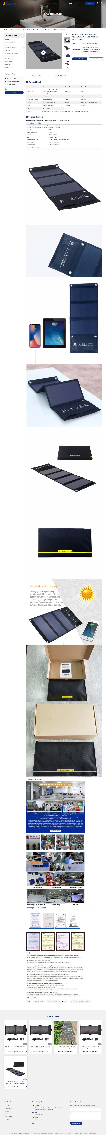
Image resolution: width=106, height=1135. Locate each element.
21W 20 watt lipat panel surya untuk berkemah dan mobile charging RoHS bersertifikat (15, 1082)
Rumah (48, 3)
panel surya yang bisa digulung (56, 1001)
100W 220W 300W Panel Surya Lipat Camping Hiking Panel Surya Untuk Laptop (90, 1047)
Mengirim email (76, 1123)
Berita (6, 1114)
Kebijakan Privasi (13, 1133)
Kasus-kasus (8, 1116)
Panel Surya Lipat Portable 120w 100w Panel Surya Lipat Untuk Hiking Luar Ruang (65, 1047)
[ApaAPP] (6, 88)
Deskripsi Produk (60, 76)
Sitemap (20, 1133)
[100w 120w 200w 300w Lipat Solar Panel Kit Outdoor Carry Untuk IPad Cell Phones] (15, 1033)
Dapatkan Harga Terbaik (80, 58)
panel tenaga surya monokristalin (80, 1001)
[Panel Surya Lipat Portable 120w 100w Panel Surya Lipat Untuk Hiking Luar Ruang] (65, 1033)
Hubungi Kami (79, 3)
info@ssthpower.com (13, 81)
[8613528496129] (33, 1124)
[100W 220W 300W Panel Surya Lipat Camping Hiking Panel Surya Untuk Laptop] (90, 1033)
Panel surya (19, 29)
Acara (70, 3)
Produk (64, 3)
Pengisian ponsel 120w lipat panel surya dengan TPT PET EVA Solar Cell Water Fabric (40, 1047)
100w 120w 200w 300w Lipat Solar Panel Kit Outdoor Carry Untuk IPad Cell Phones (15, 1047)
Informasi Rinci (37, 76)
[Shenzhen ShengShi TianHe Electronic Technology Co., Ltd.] (9, 3)
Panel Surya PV (38, 1001)
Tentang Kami (56, 3)
